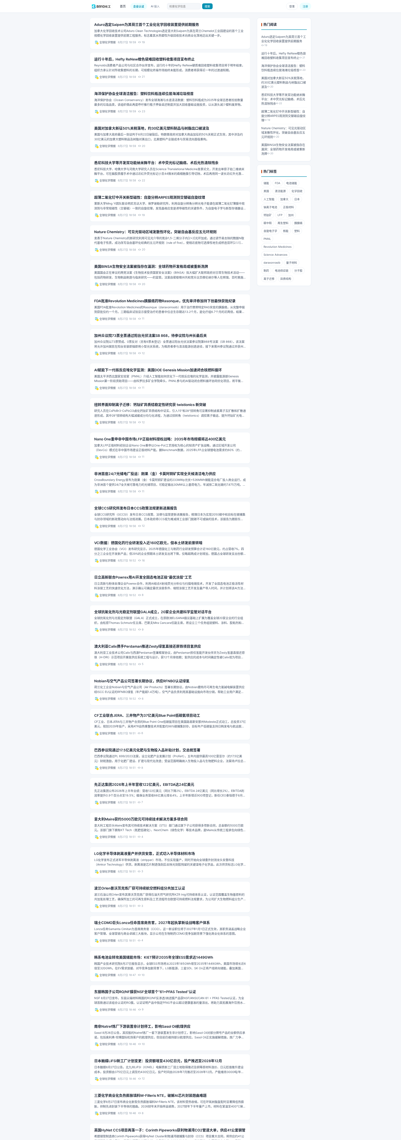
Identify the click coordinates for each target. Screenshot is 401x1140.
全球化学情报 (107, 42)
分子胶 (298, 270)
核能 (285, 231)
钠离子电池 (270, 207)
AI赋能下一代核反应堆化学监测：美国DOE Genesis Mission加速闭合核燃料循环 (158, 370)
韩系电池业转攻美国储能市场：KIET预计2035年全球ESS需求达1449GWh (153, 957)
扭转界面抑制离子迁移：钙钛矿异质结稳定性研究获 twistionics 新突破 (150, 405)
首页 (123, 6)
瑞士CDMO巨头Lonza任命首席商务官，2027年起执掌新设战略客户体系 (152, 923)
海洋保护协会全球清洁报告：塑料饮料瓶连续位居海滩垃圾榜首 (144, 94)
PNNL (267, 238)
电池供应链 (281, 270)
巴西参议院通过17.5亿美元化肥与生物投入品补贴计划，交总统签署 (147, 750)
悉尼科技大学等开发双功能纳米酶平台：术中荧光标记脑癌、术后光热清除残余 (156, 163)
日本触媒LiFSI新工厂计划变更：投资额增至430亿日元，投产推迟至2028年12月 (158, 1061)
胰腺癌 (298, 223)
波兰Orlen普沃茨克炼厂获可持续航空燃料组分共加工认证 (139, 888)
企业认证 (138, 6)
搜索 (207, 6)
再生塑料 (283, 223)
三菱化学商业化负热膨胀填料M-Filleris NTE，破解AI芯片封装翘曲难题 (150, 1095)
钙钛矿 (268, 215)
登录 (292, 6)
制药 (266, 270)
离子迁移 (269, 278)
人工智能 (269, 199)
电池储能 (291, 183)
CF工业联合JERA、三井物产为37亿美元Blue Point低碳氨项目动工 (147, 715)
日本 (297, 199)
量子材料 (291, 262)
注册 (305, 6)
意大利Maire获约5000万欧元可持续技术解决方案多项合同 (141, 819)
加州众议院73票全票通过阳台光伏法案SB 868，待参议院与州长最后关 (150, 336)
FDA (277, 183)
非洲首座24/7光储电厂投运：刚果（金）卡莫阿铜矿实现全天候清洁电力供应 (155, 474)
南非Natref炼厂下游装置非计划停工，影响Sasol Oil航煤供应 (142, 1026)
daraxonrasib (272, 262)
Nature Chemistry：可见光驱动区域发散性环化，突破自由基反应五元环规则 (155, 232)
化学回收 (297, 191)
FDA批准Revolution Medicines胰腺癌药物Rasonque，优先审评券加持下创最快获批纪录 (165, 301)
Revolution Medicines (278, 246)
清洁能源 (280, 191)
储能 (266, 183)
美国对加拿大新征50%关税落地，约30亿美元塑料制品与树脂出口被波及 (151, 128)
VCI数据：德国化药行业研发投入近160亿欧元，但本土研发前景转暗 (148, 543)
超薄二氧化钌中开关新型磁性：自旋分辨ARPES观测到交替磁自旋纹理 (149, 197)
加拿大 (284, 199)
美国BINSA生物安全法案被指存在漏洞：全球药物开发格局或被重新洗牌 (151, 266)
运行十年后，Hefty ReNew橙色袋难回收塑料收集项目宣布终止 (144, 59)
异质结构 (285, 278)
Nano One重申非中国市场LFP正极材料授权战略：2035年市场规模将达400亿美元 (160, 439)
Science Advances (275, 254)
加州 (291, 215)
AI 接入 (155, 6)
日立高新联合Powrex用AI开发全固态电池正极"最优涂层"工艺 (143, 577)
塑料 (297, 231)
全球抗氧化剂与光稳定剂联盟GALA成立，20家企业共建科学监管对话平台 (153, 612)
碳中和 (268, 223)
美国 (266, 191)
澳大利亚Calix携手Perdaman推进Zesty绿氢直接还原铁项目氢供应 (147, 646)
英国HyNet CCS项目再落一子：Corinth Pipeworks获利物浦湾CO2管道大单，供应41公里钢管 (169, 1130)
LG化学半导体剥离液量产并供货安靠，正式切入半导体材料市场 (144, 854)
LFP (280, 215)
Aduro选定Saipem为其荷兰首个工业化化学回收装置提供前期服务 (146, 25)
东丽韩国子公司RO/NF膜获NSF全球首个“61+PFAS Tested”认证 (145, 992)
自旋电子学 (270, 231)
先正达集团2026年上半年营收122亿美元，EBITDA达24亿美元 (144, 784)
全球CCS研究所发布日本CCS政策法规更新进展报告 (135, 508)
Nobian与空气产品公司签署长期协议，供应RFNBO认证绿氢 (141, 681)
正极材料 (288, 207)
